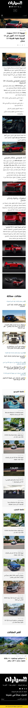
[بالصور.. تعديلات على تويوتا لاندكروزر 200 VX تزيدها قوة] (14, 374)
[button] (24, 646)
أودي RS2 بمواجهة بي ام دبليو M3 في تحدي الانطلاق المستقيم (14, 368)
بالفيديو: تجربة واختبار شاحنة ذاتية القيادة (14, 357)
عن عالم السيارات (22, 685)
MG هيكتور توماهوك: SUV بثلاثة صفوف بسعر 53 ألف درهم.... (14, 659)
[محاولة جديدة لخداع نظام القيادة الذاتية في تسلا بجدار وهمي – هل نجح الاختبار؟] (14, 316)
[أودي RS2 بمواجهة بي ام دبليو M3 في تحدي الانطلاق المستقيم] (14, 363)
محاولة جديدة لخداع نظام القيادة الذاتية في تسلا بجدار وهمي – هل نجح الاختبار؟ (14, 326)
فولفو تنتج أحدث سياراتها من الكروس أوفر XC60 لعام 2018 (16, 347)
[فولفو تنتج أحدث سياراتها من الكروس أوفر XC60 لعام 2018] (14, 338)
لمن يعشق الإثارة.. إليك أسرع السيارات (16, 305)
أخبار (25, 656)
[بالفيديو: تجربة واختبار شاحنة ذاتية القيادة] (14, 353)
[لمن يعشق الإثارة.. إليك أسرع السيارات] (14, 301)
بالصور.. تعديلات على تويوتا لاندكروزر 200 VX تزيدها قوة (14, 379)
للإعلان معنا (12, 685)
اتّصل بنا (5, 685)
